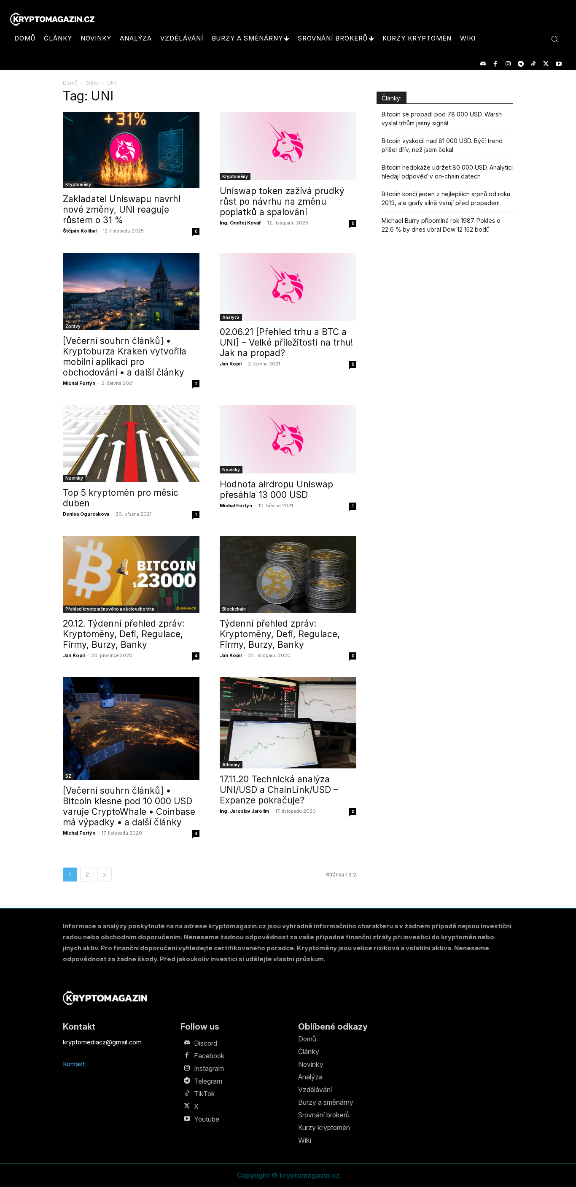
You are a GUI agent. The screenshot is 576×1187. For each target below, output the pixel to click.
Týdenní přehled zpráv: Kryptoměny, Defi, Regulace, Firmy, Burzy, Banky (280, 634)
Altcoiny (231, 764)
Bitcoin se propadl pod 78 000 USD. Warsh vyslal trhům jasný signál (442, 119)
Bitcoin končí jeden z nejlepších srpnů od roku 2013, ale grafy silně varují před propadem (446, 198)
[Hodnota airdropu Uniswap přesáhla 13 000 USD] (288, 439)
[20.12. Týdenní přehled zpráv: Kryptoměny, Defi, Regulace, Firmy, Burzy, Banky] (131, 574)
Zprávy (73, 326)
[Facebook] (495, 64)
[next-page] (104, 874)
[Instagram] (508, 64)
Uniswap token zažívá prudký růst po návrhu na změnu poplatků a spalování (282, 201)
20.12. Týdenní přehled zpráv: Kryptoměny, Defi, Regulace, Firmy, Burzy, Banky (123, 634)
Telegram (208, 1081)
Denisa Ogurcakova (86, 514)
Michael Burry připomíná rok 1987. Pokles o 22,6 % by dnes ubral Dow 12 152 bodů (441, 225)
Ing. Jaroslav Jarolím (244, 811)
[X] (545, 64)
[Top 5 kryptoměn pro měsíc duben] (131, 443)
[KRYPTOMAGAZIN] (105, 998)
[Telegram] (520, 64)
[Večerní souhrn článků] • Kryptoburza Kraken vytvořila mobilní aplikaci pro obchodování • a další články (124, 356)
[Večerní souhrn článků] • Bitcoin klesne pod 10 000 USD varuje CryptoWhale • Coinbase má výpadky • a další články (129, 806)
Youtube (206, 1119)
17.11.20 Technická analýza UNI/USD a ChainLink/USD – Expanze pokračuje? (279, 790)
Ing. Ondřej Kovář (240, 223)
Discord (205, 1043)
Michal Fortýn (79, 383)
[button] (554, 38)
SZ (68, 776)
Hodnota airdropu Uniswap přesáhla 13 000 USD (276, 489)
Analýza (231, 317)
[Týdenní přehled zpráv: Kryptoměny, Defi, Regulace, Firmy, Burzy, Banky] (288, 574)
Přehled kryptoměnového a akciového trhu (109, 608)
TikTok (204, 1093)
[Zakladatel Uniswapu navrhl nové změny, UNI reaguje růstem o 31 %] (131, 150)
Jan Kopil (231, 364)
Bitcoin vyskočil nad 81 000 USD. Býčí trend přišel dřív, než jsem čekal (442, 145)
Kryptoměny (78, 184)
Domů (70, 83)
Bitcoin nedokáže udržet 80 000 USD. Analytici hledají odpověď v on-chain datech (447, 172)
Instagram (209, 1068)
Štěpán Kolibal (80, 231)
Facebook (209, 1055)
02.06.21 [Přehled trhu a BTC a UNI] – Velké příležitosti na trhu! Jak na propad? (286, 342)
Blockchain (234, 608)
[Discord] (482, 64)
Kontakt (74, 1064)
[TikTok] (533, 64)
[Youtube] (558, 64)
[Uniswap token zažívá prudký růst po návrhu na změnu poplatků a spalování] (288, 146)
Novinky (74, 478)
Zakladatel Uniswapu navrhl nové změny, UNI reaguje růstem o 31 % (121, 209)
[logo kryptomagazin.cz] (52, 19)
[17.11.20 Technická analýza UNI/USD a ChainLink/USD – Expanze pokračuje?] (288, 722)
